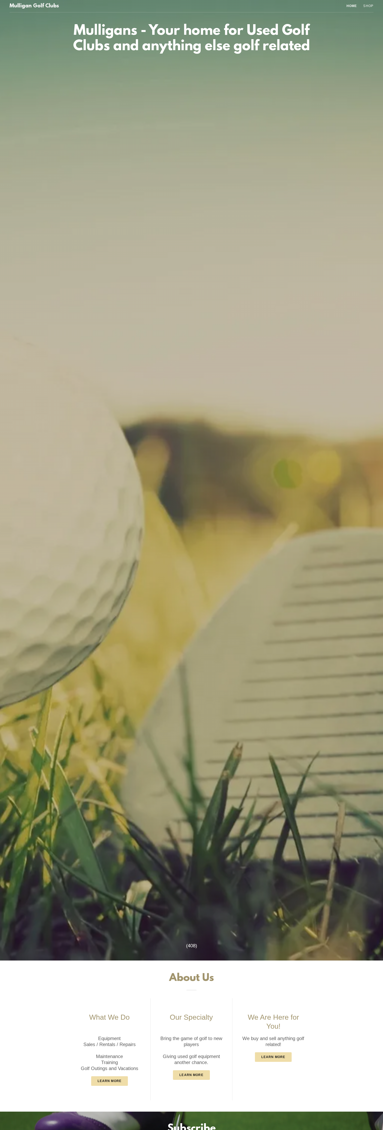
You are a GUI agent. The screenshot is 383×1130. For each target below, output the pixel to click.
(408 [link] (190, 945)
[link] (34, 6)
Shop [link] (368, 6)
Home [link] (351, 6)
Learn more (109, 1081)
